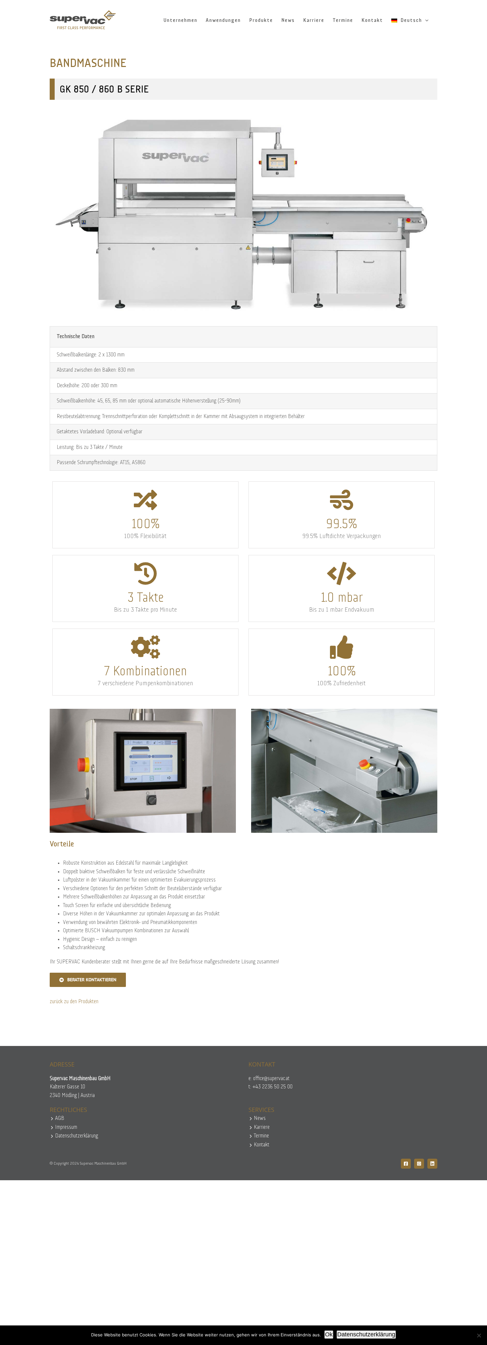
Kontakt (261, 1145)
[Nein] (478, 1335)
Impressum (66, 1127)
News (260, 1118)
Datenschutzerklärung (76, 1136)
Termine (261, 1136)
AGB (59, 1118)
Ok (329, 1334)
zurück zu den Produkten (74, 1002)
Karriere (262, 1127)
